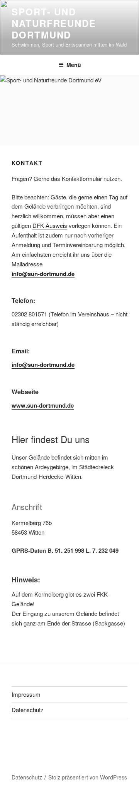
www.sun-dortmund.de (43, 405)
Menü (73, 65)
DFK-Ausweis (49, 225)
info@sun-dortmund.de (43, 273)
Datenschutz (28, 710)
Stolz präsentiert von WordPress (87, 777)
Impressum (26, 694)
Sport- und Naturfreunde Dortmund (54, 23)
